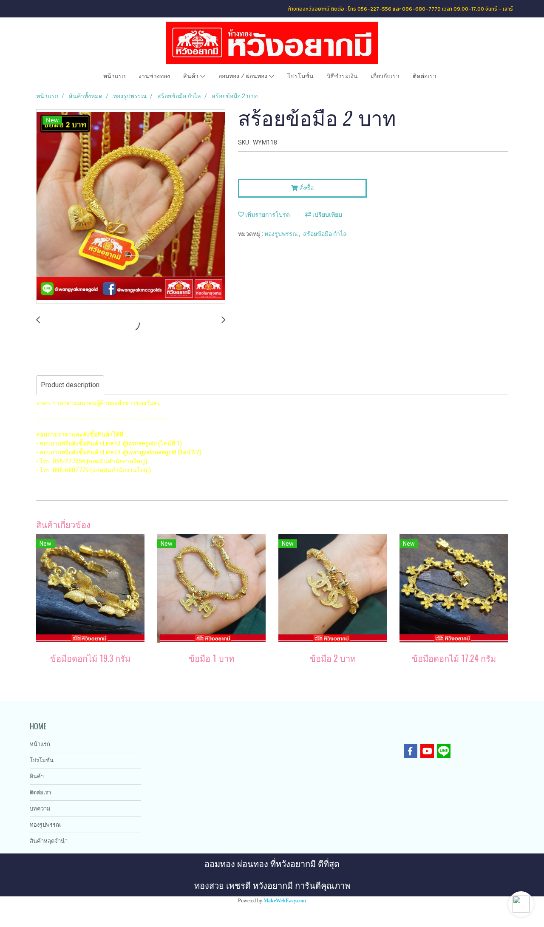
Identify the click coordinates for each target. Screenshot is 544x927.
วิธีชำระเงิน (342, 76)
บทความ (40, 808)
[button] (521, 904)
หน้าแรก (114, 76)
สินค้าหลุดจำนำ (49, 841)
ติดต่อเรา (424, 76)
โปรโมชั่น (300, 76)
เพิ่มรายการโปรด (267, 214)
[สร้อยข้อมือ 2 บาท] (131, 207)
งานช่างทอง (154, 76)
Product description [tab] (70, 385)
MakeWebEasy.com (285, 901)
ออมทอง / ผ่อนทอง (243, 76)
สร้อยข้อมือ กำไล (325, 233)
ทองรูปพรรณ (281, 233)
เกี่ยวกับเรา (385, 76)
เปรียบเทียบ (326, 214)
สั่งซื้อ (306, 187)
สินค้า (191, 76)
